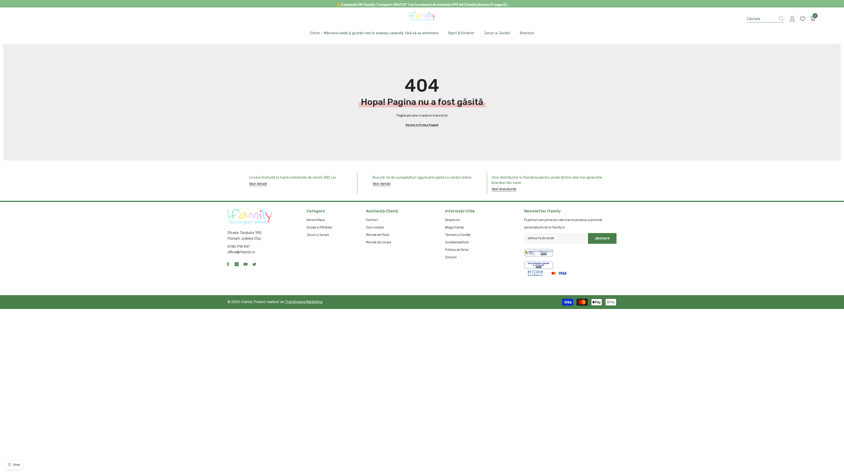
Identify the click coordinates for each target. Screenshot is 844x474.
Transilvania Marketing (303, 302)
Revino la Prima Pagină (422, 124)
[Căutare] (765, 18)
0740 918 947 (238, 246)
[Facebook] (228, 264)
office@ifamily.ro (241, 252)
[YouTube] (245, 264)
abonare (602, 238)
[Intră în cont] (792, 19)
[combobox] (761, 18)
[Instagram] (236, 264)
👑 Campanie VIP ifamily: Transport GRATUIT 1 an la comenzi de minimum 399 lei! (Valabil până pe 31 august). (422, 5)
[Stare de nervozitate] (254, 264)
